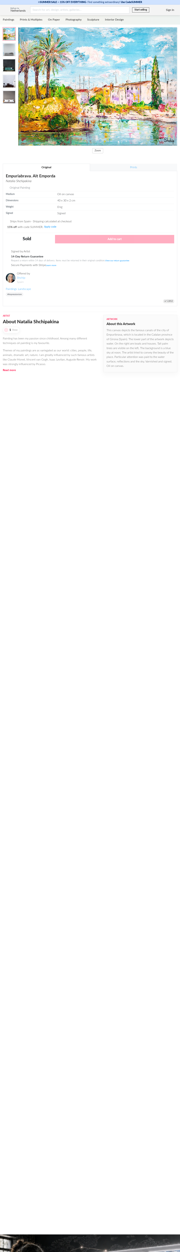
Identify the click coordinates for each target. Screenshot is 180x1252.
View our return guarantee (117, 261)
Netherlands (18, 10)
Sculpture (93, 19)
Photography (74, 19)
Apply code (50, 227)
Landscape (24, 289)
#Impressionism (14, 294)
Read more (9, 370)
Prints (133, 167)
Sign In (170, 10)
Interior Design (114, 19)
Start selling (140, 10)
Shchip (21, 277)
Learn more (51, 265)
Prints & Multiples (31, 19)
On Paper (54, 19)
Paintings (8, 19)
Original (46, 167)
